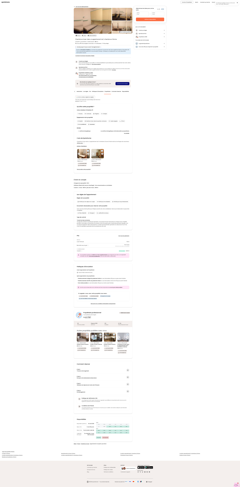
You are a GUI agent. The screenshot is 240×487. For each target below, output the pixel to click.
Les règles (85, 91)
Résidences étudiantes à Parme (9, 457)
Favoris (213, 2)
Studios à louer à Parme (185, 455)
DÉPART (153, 12)
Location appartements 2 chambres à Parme (190, 453)
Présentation (79, 91)
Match (196, 2)
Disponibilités (125, 91)
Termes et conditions (108, 472)
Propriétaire (107, 91)
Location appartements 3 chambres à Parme (12, 455)
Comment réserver (116, 91)
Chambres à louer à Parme (126, 455)
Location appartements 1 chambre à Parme (130, 453)
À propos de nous (91, 469)
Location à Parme (6, 453)
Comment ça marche (205, 2)
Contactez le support (125, 472)
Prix (90, 91)
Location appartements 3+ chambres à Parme (71, 455)
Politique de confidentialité (110, 467)
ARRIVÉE (138, 12)
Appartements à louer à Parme (68, 453)
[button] (232, 2)
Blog (88, 472)
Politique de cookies (108, 469)
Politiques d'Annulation (98, 91)
